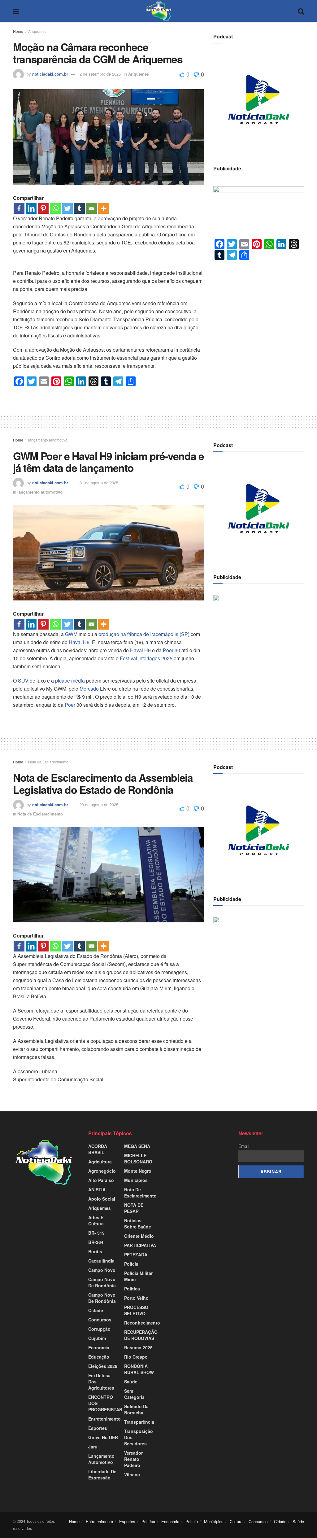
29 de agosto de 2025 (99, 804)
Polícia (131, 1264)
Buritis (95, 1251)
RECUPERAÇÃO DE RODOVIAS (141, 1335)
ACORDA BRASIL (97, 1149)
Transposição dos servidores (138, 1437)
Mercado (89, 688)
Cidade (95, 1310)
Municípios (136, 1180)
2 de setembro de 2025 (100, 74)
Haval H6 (79, 642)
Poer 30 (171, 650)
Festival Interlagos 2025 (145, 658)
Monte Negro (137, 1171)
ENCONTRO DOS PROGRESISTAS (105, 1403)
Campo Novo (101, 1270)
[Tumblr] (79, 208)
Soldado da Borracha (136, 1409)
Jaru (93, 1447)
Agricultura (100, 1161)
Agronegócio (102, 1171)
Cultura (236, 1521)
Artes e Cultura (96, 1220)
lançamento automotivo (47, 439)
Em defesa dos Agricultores (101, 1381)
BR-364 (95, 1242)
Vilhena (132, 1474)
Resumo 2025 (138, 1347)
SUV (23, 680)
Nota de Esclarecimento (48, 761)
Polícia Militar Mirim (138, 1276)
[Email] (91, 208)
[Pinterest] (43, 208)
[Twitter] (67, 208)
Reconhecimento (142, 1323)
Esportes (97, 1428)
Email (243, 1146)
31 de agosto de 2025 (99, 483)
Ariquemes (37, 31)
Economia (98, 1347)
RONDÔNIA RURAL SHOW (139, 1369)
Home (18, 31)
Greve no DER (103, 1437)
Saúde (130, 1381)
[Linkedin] (31, 208)
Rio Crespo (136, 1357)
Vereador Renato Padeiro (133, 1459)
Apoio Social (101, 1199)
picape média (70, 680)
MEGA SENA (137, 1146)
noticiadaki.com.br (50, 74)
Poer (70, 704)
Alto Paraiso (101, 1180)
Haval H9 (140, 650)
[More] (103, 208)
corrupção (99, 1329)
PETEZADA (135, 1254)
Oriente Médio (139, 1236)
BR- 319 (96, 1233)
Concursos (99, 1319)
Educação (98, 1357)
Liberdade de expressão (102, 1474)
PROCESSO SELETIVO (136, 1310)
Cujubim (97, 1338)
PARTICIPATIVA (140, 1245)
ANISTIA (97, 1189)
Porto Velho (136, 1298)
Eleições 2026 (102, 1366)
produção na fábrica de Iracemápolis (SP (143, 634)
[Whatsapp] (55, 208)
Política (132, 1288)
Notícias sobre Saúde (137, 1223)
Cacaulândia (101, 1261)
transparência (139, 1422)
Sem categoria (134, 1394)
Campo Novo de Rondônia (102, 1298)
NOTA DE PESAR (133, 1208)
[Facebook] (19, 208)
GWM (71, 634)
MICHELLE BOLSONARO (138, 1158)
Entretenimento (104, 1419)
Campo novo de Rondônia (102, 1282)
